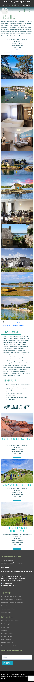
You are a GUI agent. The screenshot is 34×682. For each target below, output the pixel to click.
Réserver (6, 52)
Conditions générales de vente (10, 621)
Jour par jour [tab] (18, 322)
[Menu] (16, 9)
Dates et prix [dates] (6, 325)
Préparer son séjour (7, 636)
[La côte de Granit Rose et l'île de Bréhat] (17, 471)
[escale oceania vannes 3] (17, 260)
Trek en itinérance (6, 606)
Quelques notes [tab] (7, 322)
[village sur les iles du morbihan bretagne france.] (17, 236)
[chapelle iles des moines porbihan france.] (17, 163)
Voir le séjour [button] (17, 457)
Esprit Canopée (3, 5)
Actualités (4, 630)
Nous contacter (9, 5)
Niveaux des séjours (7, 633)
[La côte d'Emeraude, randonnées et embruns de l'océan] (17, 514)
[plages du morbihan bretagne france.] (17, 308)
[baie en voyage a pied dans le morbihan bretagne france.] (17, 91)
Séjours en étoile (6, 612)
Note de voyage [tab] (19, 52)
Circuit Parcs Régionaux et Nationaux (12, 603)
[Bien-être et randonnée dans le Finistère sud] (17, 425)
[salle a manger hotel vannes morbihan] (17, 211)
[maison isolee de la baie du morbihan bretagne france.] (17, 187)
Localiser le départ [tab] (18, 325)
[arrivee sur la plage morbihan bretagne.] (17, 67)
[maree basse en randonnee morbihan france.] (17, 284)
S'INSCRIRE (7, 663)
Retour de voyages (6, 639)
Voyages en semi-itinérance (9, 609)
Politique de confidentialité (9, 646)
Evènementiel (5, 627)
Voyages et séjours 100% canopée (11, 596)
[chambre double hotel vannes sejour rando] (17, 139)
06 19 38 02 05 (16, 5)
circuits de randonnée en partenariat (11, 599)
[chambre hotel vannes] (17, 115)
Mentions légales (6, 624)
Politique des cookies (7, 642)
